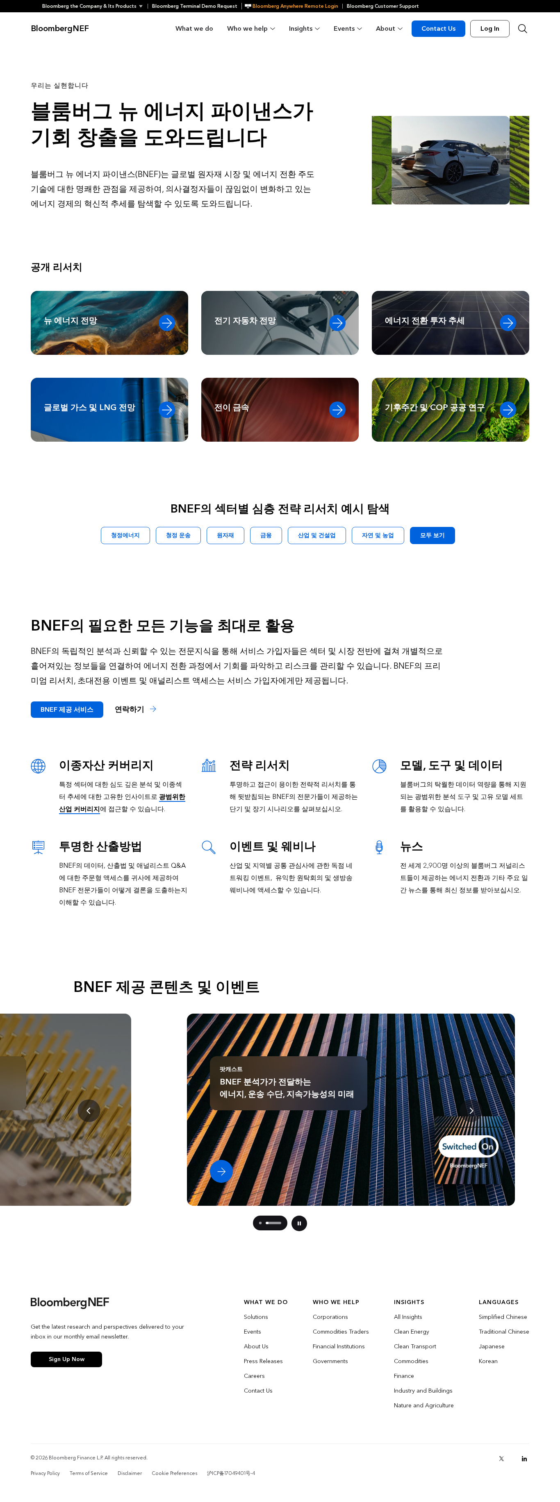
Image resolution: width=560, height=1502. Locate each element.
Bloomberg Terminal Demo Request (194, 6)
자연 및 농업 (378, 535)
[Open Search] (523, 29)
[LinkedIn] (524, 1458)
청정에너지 (125, 535)
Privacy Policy (45, 1473)
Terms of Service (89, 1473)
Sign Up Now (66, 1359)
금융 (266, 535)
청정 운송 (178, 535)
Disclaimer (130, 1473)
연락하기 (130, 709)
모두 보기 (432, 535)
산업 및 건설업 (317, 535)
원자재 (225, 535)
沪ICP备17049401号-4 (231, 1473)
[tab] (260, 1223)
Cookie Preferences (174, 1473)
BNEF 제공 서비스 (67, 709)
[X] (501, 1458)
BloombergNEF (60, 28)
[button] (95, 6)
